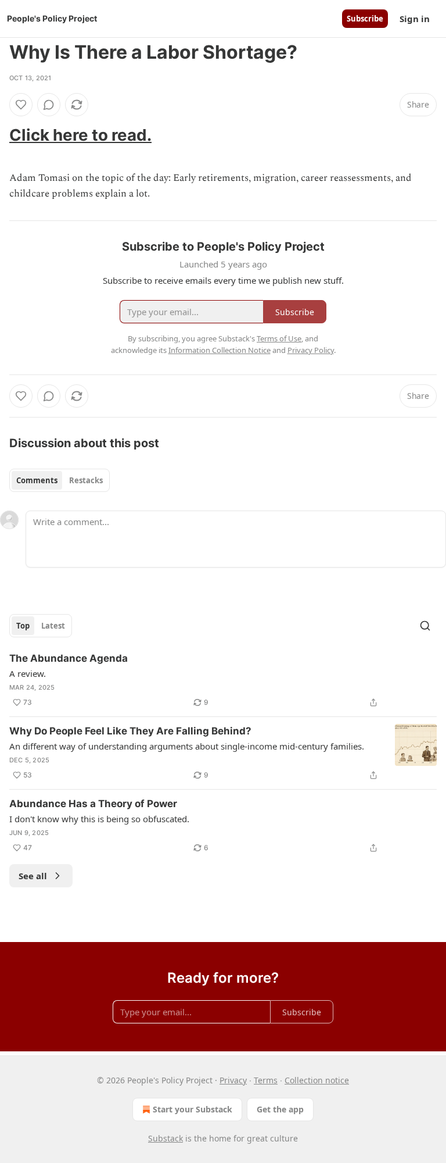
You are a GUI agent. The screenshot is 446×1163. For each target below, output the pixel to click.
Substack (165, 1138)
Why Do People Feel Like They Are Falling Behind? (130, 731)
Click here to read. (80, 135)
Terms (266, 1080)
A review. (27, 673)
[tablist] (59, 480)
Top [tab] (23, 625)
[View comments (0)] (48, 104)
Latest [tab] (53, 625)
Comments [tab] (36, 480)
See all (33, 876)
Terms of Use (279, 338)
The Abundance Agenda (68, 658)
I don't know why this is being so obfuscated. (99, 819)
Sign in (415, 18)
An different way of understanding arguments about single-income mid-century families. (186, 746)
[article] (223, 680)
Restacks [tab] (86, 480)
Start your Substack (192, 1109)
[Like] (21, 104)
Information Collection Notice (219, 350)
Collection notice (317, 1080)
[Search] (425, 625)
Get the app (280, 1109)
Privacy (233, 1080)
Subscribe (365, 18)
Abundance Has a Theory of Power (93, 803)
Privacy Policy (310, 350)
